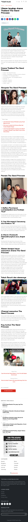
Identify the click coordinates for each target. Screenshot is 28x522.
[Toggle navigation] (26, 2)
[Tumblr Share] (12, 19)
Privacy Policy (4, 497)
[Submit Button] (25, 514)
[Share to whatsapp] (15, 19)
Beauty (3, 461)
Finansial (4, 429)
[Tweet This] (5, 19)
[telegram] (10, 504)
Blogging (3, 463)
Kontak (2, 491)
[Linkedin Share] (10, 19)
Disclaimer (3, 495)
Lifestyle (3, 402)
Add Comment (9, 390)
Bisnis (15, 461)
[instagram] (19, 1)
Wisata (4, 422)
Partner (2, 493)
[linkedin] (7, 504)
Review (16, 467)
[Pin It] (7, 19)
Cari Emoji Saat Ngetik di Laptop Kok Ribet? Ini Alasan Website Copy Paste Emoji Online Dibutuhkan (14, 130)
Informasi (4, 416)
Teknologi (3, 469)
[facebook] (17, 1)
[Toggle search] (24, 1)
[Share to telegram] (18, 19)
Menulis (4, 409)
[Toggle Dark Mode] (22, 1)
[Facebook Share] (2, 19)
